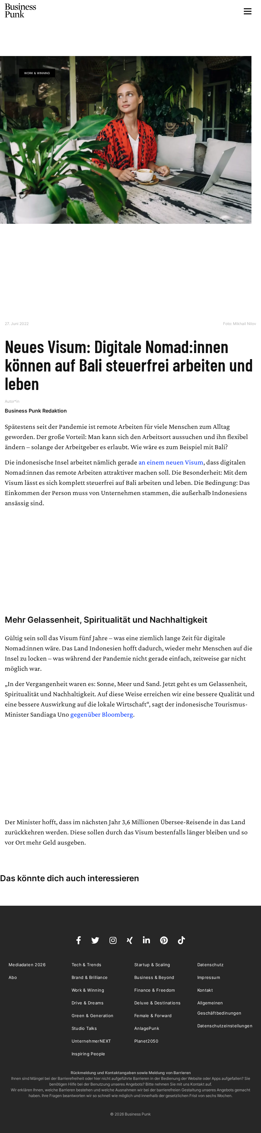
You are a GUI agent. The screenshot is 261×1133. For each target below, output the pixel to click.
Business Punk (21, 10)
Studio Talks (84, 1028)
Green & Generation (93, 1015)
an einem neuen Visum (170, 462)
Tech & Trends (87, 964)
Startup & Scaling (152, 964)
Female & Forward (153, 1015)
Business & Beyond (154, 977)
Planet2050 (146, 1041)
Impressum (208, 977)
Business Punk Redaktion (36, 410)
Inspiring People (88, 1053)
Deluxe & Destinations (157, 1002)
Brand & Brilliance (90, 977)
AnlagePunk (146, 1028)
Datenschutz (210, 964)
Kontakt (205, 990)
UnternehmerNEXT (91, 1041)
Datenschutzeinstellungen (225, 1025)
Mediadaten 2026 (27, 964)
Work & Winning (37, 73)
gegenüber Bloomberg (101, 714)
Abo (13, 977)
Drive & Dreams (88, 1002)
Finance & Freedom (154, 990)
